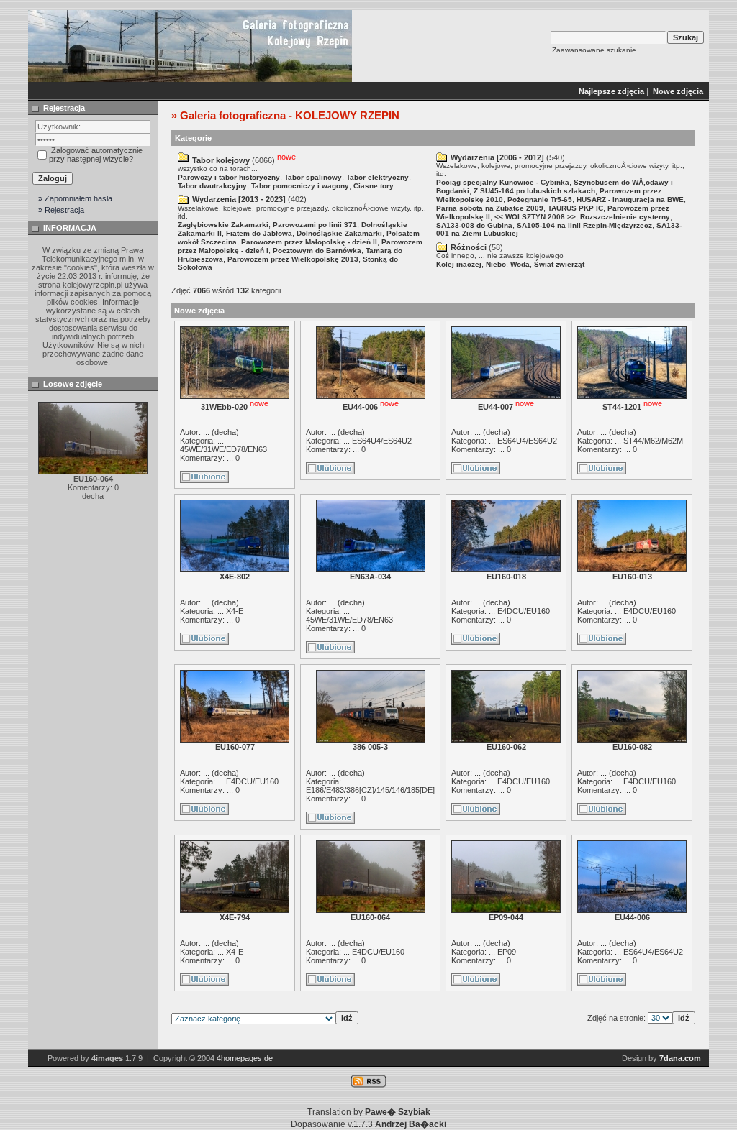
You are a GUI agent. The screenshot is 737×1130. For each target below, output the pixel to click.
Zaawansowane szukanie (594, 50)
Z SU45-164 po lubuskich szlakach (534, 191)
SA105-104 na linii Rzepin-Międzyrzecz (584, 225)
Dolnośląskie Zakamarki (339, 233)
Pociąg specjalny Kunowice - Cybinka (502, 182)
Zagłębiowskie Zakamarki (223, 225)
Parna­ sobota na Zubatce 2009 (489, 208)
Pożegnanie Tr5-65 (539, 199)
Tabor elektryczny (377, 177)
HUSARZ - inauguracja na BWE (630, 199)
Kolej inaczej (458, 264)
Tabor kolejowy (221, 160)
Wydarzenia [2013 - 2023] (239, 199)
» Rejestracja (61, 210)
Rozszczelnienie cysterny (625, 217)
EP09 (506, 951)
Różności (469, 247)
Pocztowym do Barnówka (317, 250)
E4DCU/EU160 (523, 611)
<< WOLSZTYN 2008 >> (535, 217)
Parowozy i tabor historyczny (229, 177)
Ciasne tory (373, 186)
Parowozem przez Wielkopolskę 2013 (292, 259)
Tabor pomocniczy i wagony (300, 186)
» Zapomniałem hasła (75, 198)
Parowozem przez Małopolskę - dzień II (309, 242)
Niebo (496, 264)
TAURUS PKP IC (575, 208)
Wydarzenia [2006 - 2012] (497, 157)
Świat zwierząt (559, 264)
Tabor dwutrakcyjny (212, 186)
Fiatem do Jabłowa (259, 233)
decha (225, 432)
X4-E (234, 611)
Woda (520, 264)
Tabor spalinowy (313, 177)
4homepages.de (245, 1058)
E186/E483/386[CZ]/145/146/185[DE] (370, 790)
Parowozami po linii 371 (315, 225)
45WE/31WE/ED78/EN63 (223, 449)
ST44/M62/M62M (653, 440)
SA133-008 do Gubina (474, 225)
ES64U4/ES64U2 (382, 440)
